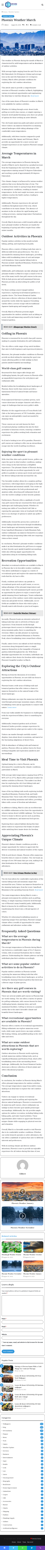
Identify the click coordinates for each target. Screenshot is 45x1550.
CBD (4, 1498)
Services (6, 1451)
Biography (6, 1481)
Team (24, 1542)
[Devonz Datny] (11, 4)
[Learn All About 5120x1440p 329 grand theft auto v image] (7, 1397)
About (19, 1542)
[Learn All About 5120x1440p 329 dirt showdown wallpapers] (7, 1407)
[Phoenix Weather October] (33, 1247)
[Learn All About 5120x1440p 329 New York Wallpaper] (7, 1379)
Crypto (5, 1494)
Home (5, 12)
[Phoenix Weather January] (33, 1266)
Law (4, 1471)
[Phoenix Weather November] (12, 1266)
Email (4, 1326)
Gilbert (6, 25)
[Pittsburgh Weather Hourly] (12, 1247)
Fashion (5, 1515)
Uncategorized (8, 1478)
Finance (5, 1434)
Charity (5, 1508)
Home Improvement (10, 1488)
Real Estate (7, 1484)
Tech (4, 1441)
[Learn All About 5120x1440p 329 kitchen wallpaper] (7, 1388)
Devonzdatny (7, 1430)
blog (4, 1427)
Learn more (12, 707)
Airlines (5, 1521)
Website (4, 1334)
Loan (4, 1467)
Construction (7, 1525)
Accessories (7, 1501)
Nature (5, 1505)
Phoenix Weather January (32, 1274)
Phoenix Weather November (12, 1274)
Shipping (6, 1511)
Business (6, 1454)
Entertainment (8, 1457)
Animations (7, 1491)
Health (5, 1464)
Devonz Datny (36, 1538)
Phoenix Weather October (32, 1255)
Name (4, 1318)
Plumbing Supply (8, 1518)
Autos (5, 1474)
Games (5, 1444)
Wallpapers (7, 1424)
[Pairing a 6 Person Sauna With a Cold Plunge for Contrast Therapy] (7, 1369)
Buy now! (30, 1542)
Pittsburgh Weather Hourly (11, 1255)
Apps (4, 1461)
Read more (35, 96)
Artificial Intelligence (10, 1528)
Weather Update (14, 12)
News (5, 1437)
